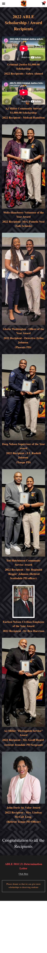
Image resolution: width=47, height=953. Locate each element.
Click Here (23, 873)
